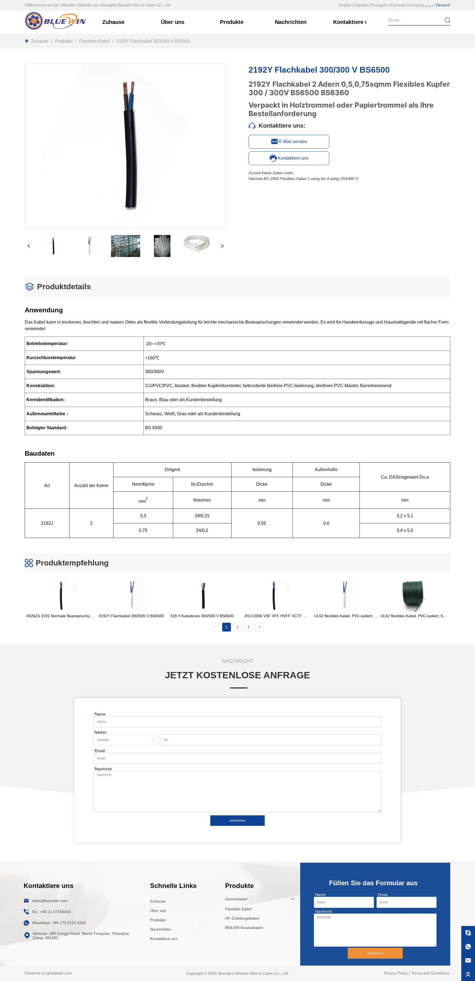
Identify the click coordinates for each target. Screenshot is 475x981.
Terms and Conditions (430, 973)
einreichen (237, 820)
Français (414, 5)
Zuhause (39, 41)
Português (379, 5)
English (345, 5)
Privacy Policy (396, 973)
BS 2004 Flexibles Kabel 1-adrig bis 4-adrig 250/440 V (311, 178)
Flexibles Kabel (94, 41)
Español (361, 5)
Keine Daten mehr (277, 173)
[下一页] (259, 627)
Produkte (64, 41)
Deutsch (443, 5)
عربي (429, 5)
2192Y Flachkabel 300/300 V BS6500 (153, 41)
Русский (398, 5)
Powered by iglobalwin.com (48, 973)
